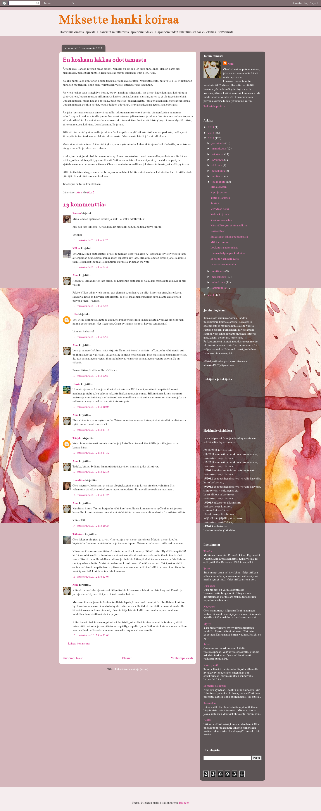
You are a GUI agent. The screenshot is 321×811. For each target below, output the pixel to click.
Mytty (207, 624)
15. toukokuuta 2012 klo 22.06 (90, 635)
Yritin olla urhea (220, 198)
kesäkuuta (218, 176)
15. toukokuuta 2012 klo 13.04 (90, 576)
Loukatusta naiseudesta (224, 247)
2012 (211, 138)
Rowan (76, 213)
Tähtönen (78, 534)
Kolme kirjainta (220, 214)
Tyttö (207, 568)
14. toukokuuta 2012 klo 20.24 (90, 526)
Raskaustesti (218, 231)
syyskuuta (218, 160)
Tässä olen (210, 703)
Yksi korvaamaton (221, 220)
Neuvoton (209, 606)
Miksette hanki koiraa (119, 19)
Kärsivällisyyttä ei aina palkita (229, 225)
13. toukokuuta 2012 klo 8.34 (90, 267)
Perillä (207, 720)
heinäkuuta (219, 171)
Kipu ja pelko (219, 192)
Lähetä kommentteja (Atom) (131, 669)
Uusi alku (209, 586)
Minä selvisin (219, 187)
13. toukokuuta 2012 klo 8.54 (90, 337)
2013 (211, 133)
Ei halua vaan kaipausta (225, 258)
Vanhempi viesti (182, 658)
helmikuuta (219, 282)
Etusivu (127, 658)
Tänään (208, 551)
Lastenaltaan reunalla (223, 264)
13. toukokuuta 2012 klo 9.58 (90, 376)
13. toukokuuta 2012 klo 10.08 (90, 407)
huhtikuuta (218, 271)
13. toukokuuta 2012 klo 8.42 (90, 306)
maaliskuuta (219, 277)
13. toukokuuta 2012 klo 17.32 (90, 453)
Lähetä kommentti (79, 643)
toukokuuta (219, 182)
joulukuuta (218, 143)
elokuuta (217, 165)
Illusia (76, 384)
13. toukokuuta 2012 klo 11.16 (90, 430)
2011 (211, 295)
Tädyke (77, 438)
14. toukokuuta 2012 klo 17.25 (90, 495)
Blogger (183, 802)
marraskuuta (219, 148)
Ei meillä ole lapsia (215, 686)
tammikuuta (219, 288)
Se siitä (215, 203)
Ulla (75, 314)
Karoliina (78, 480)
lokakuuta (218, 154)
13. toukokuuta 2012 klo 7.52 (90, 240)
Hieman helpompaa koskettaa (228, 253)
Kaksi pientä (211, 665)
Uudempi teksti (73, 658)
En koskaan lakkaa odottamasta (229, 236)
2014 (211, 127)
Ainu (75, 275)
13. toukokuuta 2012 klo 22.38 (90, 472)
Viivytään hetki (220, 209)
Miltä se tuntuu (220, 242)
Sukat (207, 644)
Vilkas (76, 248)
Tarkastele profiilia (215, 106)
